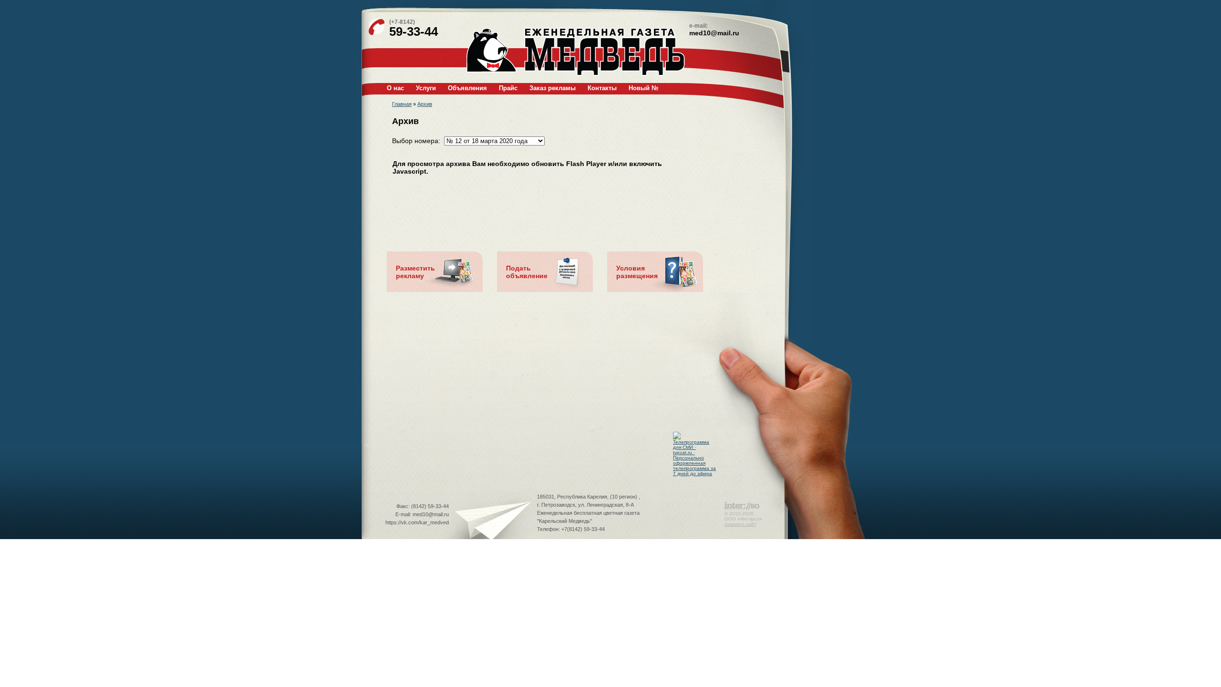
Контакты (602, 88)
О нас (395, 88)
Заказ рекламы (552, 88)
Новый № (643, 88)
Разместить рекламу (415, 272)
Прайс (508, 88)
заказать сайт (740, 524)
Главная (402, 104)
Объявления (467, 88)
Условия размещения (637, 272)
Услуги (426, 88)
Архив (424, 104)
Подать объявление (527, 272)
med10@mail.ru (714, 33)
